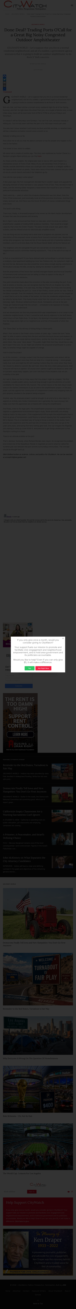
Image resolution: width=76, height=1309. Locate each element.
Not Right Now (43, 668)
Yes (29, 668)
